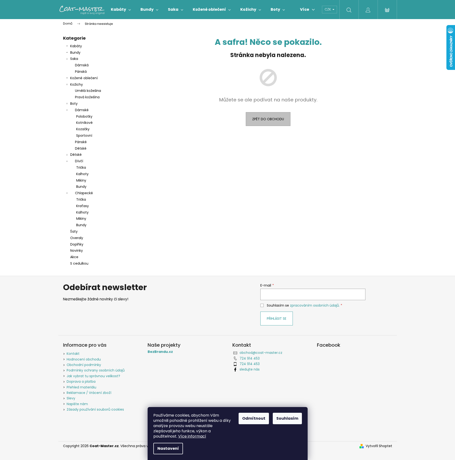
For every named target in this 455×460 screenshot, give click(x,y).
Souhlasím (287, 418)
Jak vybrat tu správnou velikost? (93, 376)
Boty (74, 103)
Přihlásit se (276, 318)
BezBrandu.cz (160, 352)
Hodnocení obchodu (84, 359)
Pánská (81, 71)
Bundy (75, 52)
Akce (74, 257)
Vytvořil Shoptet (379, 446)
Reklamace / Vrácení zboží (89, 392)
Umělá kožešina (88, 90)
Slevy (71, 398)
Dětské (80, 148)
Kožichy (76, 84)
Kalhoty (82, 174)
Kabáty (76, 46)
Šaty (74, 231)
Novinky (76, 250)
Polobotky (84, 116)
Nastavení (168, 448)
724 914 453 (250, 358)
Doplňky (76, 244)
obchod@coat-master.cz (261, 352)
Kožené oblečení (84, 78)
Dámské (82, 110)
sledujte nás (250, 369)
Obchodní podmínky (84, 364)
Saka (74, 58)
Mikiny (81, 180)
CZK (328, 9)
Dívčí (79, 161)
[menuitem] (121, 9)
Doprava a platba (81, 381)
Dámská (82, 65)
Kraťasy (82, 206)
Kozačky (83, 129)
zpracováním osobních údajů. (315, 305)
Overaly (76, 237)
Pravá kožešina (87, 97)
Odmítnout (253, 418)
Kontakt (73, 353)
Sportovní (84, 135)
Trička (81, 167)
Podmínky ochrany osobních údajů (96, 370)
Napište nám (77, 404)
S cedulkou (79, 263)
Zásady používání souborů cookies (95, 409)
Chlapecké (84, 193)
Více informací (192, 436)
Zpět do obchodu (268, 119)
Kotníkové (84, 122)
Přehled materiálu (81, 387)
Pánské (81, 142)
